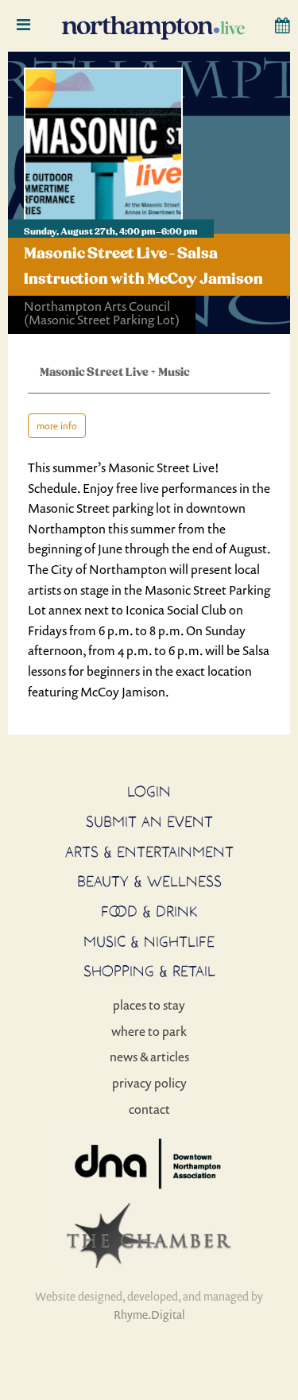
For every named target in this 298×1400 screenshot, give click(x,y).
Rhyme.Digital (149, 1314)
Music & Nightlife (149, 941)
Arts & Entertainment (149, 851)
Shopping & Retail (149, 970)
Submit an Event (149, 821)
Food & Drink (149, 911)
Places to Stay (149, 1005)
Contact (149, 1109)
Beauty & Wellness (149, 880)
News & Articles (149, 1056)
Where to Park (149, 1031)
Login (149, 791)
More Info (57, 425)
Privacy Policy (149, 1083)
